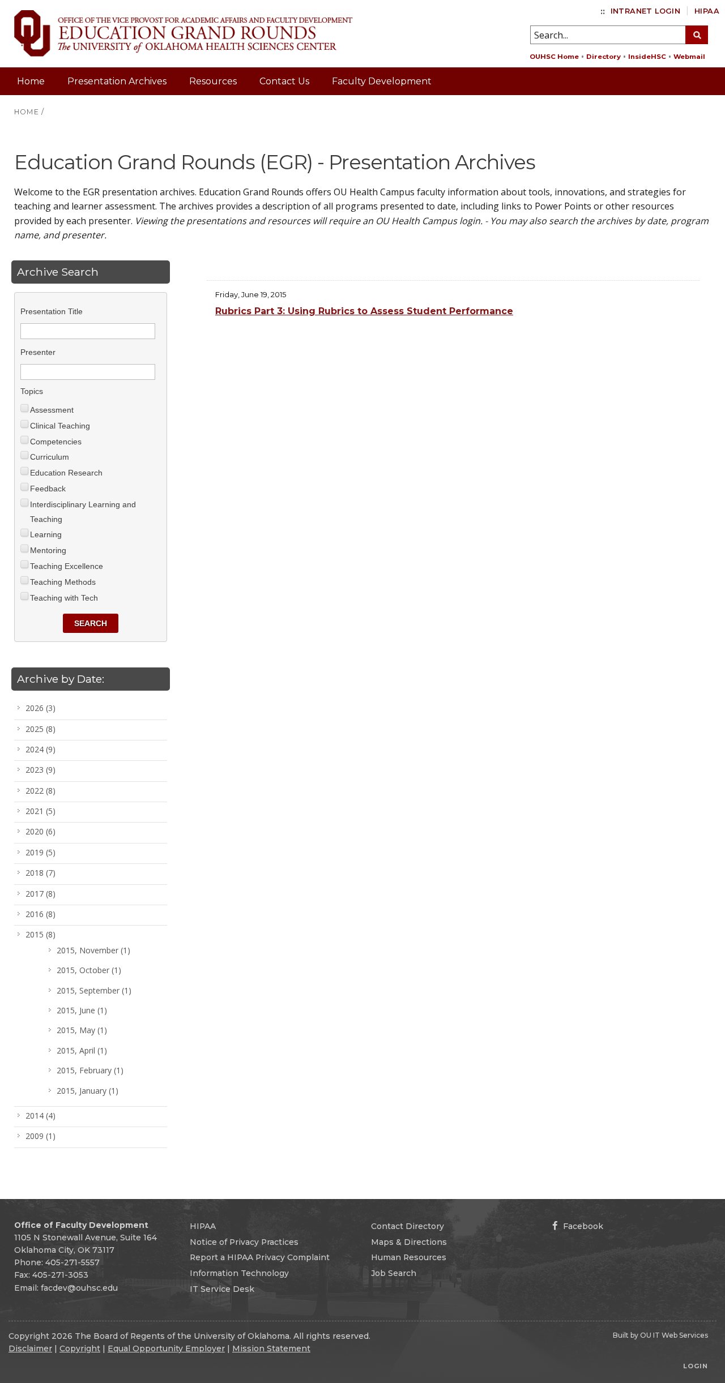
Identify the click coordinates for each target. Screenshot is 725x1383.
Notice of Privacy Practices (244, 1242)
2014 (40, 1115)
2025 (40, 728)
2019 (40, 852)
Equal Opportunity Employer (166, 1348)
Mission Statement (271, 1348)
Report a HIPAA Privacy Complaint (260, 1257)
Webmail (689, 57)
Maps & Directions (409, 1242)
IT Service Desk (222, 1289)
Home (31, 81)
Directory (603, 57)
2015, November (93, 950)
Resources (213, 81)
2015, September (94, 990)
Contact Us (284, 81)
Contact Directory (407, 1226)
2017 (40, 893)
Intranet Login (645, 11)
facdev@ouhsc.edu (79, 1287)
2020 (40, 831)
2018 (40, 872)
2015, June (82, 1010)
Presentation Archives (117, 81)
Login (695, 1366)
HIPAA (706, 11)
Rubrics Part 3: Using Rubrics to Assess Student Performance (364, 311)
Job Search (393, 1273)
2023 (40, 769)
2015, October (89, 970)
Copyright (79, 1348)
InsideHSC (647, 57)
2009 (40, 1136)
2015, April (82, 1050)
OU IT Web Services (674, 1335)
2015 (40, 934)
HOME (26, 112)
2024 (40, 749)
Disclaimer (30, 1348)
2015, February (90, 1070)
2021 (40, 811)
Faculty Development (382, 81)
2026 (40, 708)
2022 (40, 790)
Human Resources (408, 1257)
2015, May (82, 1030)
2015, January (87, 1090)
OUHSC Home (554, 57)
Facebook (582, 1226)
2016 (40, 914)
